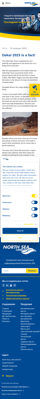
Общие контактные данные (17, 299)
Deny (20, 237)
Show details (28, 224)
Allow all (20, 231)
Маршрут (10, 376)
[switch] (34, 202)
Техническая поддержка (16, 295)
